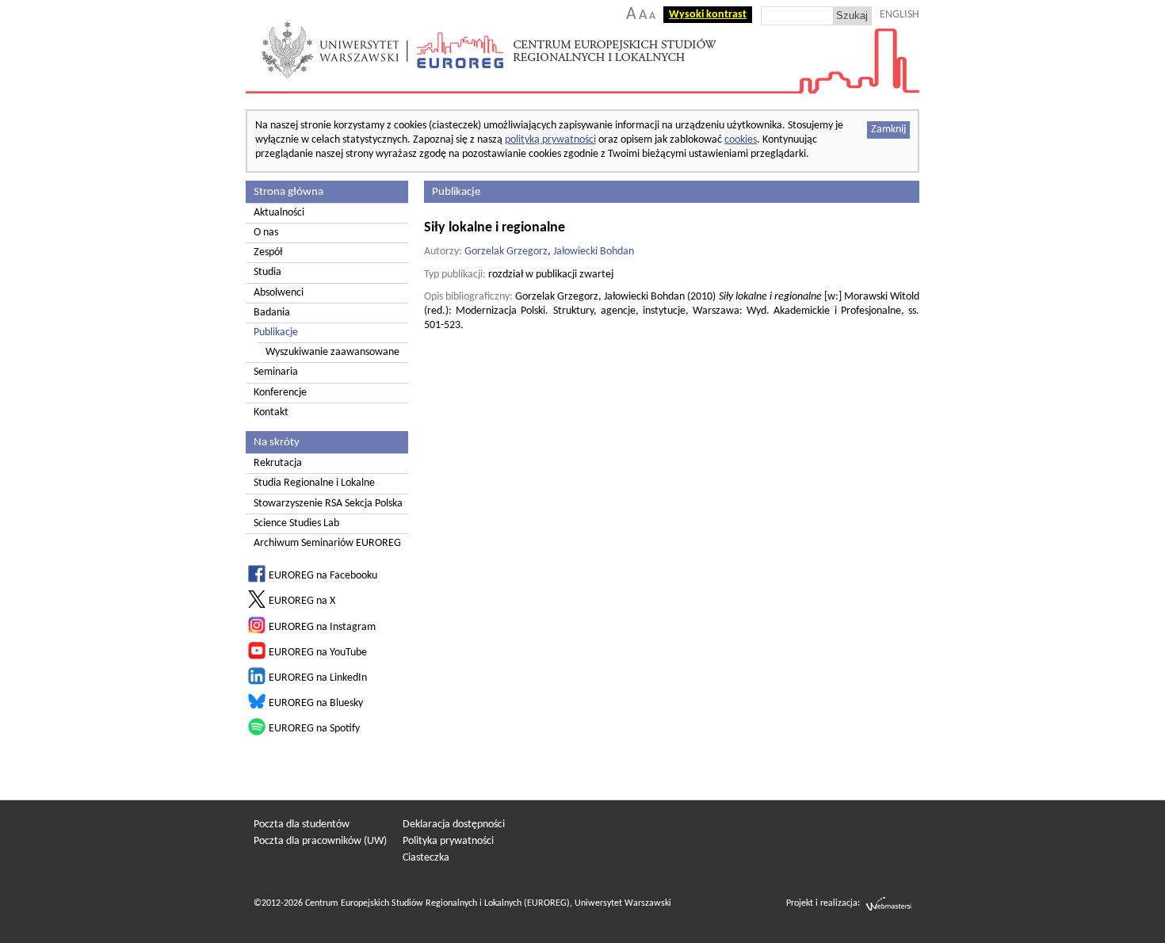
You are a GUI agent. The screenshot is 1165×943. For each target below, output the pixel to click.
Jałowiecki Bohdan (593, 252)
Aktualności (279, 213)
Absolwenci (279, 293)
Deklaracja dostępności (454, 824)
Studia (267, 272)
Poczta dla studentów (302, 824)
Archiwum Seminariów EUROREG (327, 543)
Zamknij (888, 130)
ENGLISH (899, 15)
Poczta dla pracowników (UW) (320, 841)
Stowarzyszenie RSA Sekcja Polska (328, 504)
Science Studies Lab (296, 523)
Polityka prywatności (448, 841)
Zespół (268, 252)
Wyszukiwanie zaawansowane (332, 352)
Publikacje (276, 332)
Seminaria (276, 372)
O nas (266, 233)
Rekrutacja (278, 463)
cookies (740, 140)
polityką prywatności (550, 140)
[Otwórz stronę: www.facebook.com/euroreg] (256, 580)
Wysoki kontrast (708, 15)
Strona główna (288, 191)
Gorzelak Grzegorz (506, 252)
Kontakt (271, 412)
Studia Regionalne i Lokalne (314, 483)
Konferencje (280, 393)
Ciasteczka (426, 858)
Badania (272, 313)
